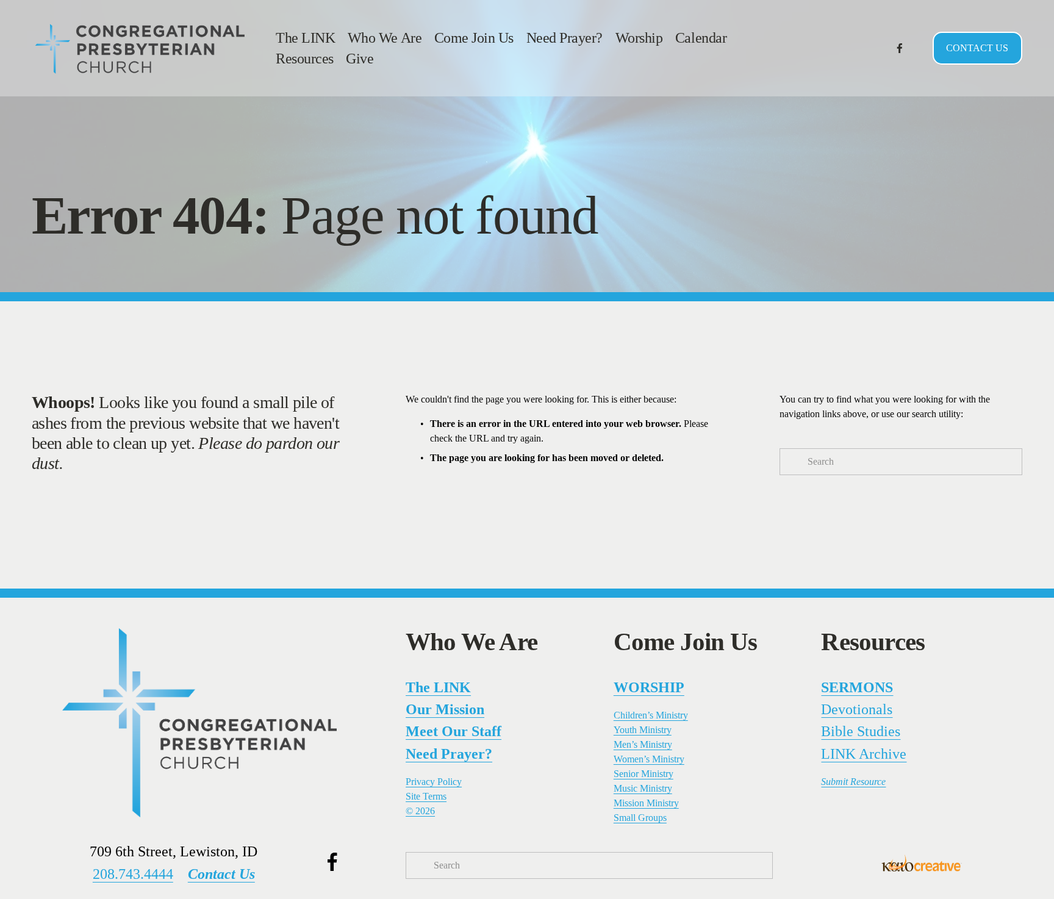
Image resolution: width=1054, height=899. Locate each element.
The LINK (305, 37)
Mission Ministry (646, 803)
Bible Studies (860, 731)
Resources (305, 58)
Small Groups (640, 817)
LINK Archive (863, 753)
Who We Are (384, 37)
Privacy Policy (434, 781)
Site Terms (426, 796)
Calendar (700, 37)
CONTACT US (977, 48)
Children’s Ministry (651, 715)
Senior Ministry (643, 773)
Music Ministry (643, 788)
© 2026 (420, 811)
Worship (639, 37)
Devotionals (856, 709)
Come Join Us (474, 37)
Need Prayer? (564, 37)
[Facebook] (900, 48)
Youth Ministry (643, 730)
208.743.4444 (133, 873)
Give (359, 58)
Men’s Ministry (643, 744)
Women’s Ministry (649, 759)
